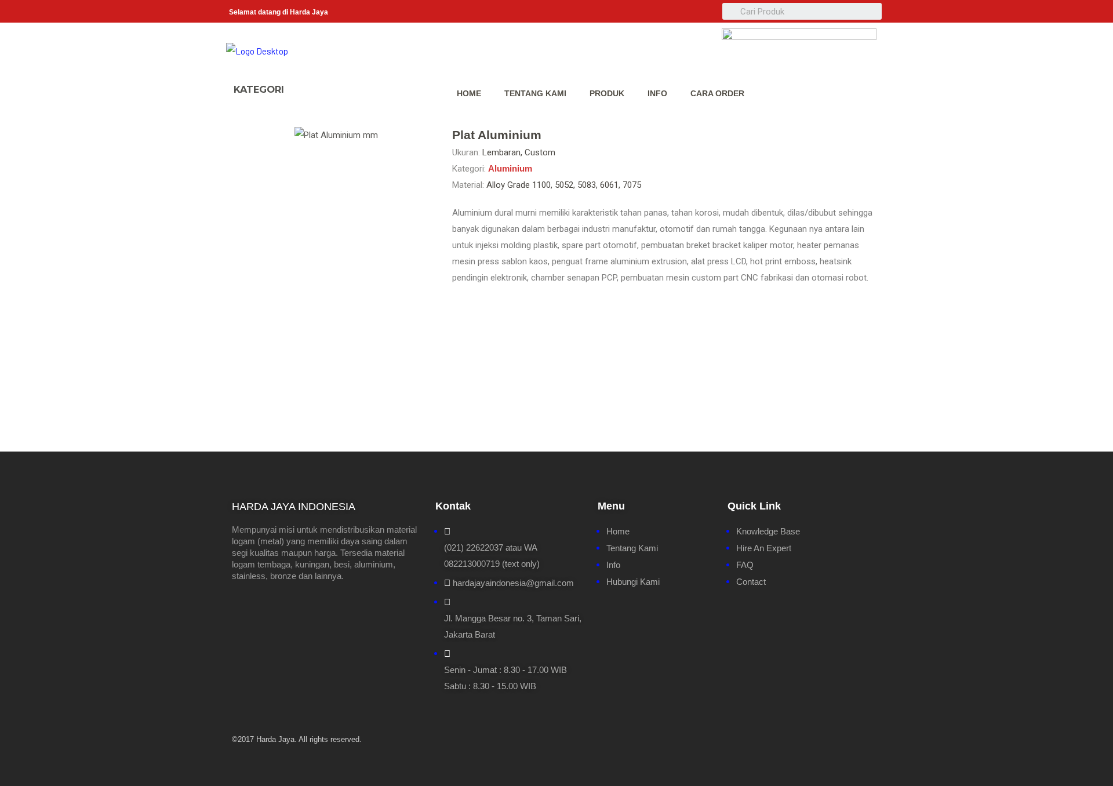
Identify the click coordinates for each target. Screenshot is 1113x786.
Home (469, 93)
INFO (657, 93)
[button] (306, 84)
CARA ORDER (717, 93)
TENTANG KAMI (535, 93)
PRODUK (607, 93)
